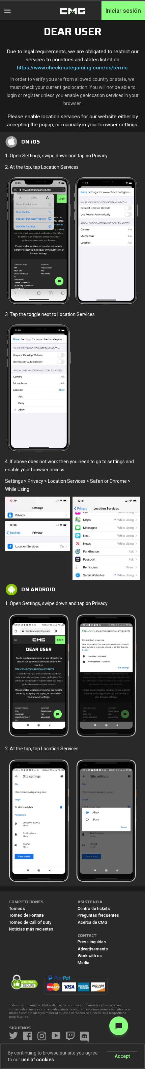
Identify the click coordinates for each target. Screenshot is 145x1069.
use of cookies (37, 1059)
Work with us (90, 955)
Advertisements (93, 949)
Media (83, 963)
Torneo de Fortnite (26, 915)
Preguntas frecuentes (98, 915)
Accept (122, 1056)
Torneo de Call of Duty (30, 922)
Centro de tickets (94, 908)
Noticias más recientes (31, 929)
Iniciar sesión (123, 10)
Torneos (17, 908)
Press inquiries (92, 942)
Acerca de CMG (92, 922)
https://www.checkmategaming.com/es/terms (72, 68)
